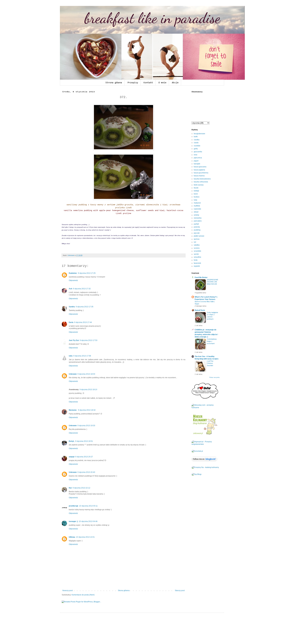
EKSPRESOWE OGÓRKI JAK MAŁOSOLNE (212, 282)
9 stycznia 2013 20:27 (84, 457)
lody (195, 200)
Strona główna (113, 83)
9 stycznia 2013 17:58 (82, 356)
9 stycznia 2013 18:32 (87, 410)
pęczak (197, 233)
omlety (196, 215)
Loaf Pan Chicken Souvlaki (210, 363)
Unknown (73, 374)
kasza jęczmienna (201, 173)
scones (197, 248)
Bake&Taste (200, 310)
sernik (196, 254)
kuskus (196, 197)
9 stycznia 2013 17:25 (87, 273)
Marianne (73, 410)
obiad (196, 212)
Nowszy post (67, 590)
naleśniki (197, 209)
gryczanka (198, 152)
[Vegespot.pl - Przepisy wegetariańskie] (206, 444)
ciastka (196, 140)
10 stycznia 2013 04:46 (88, 521)
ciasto (196, 143)
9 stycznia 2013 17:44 (83, 322)
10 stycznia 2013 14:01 (85, 537)
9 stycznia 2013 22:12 (81, 488)
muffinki (197, 206)
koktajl (196, 191)
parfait (196, 224)
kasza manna (199, 176)
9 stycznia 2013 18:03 (86, 374)
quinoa (196, 239)
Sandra (72, 307)
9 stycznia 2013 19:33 (86, 426)
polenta (197, 227)
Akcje (175, 83)
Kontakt (148, 83)
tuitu (70, 356)
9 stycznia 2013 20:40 (86, 472)
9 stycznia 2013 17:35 (84, 307)
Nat (70, 488)
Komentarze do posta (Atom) (83, 595)
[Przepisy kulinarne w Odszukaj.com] (206, 408)
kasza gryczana (200, 167)
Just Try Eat (74, 340)
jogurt (196, 161)
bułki (196, 137)
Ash (70, 289)
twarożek (197, 263)
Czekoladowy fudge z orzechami (212, 341)
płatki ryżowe (199, 236)
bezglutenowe (199, 134)
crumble (197, 146)
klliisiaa (72, 537)
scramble (197, 251)
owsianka (197, 218)
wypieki (197, 266)
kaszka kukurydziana (202, 179)
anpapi (71, 457)
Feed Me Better (201, 277)
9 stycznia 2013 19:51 (84, 441)
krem (196, 194)
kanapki (197, 164)
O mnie (162, 83)
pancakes (198, 221)
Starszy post (180, 590)
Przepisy (133, 83)
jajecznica (198, 158)
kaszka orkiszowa (201, 182)
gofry (196, 149)
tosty (195, 260)
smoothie (197, 257)
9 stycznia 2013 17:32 (82, 289)
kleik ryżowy (199, 185)
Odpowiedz (73, 280)
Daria (71, 322)
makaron (197, 203)
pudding (197, 230)
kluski (196, 188)
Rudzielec (73, 273)
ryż (195, 242)
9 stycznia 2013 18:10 (88, 390)
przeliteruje (73, 506)
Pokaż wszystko (214, 377)
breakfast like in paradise (152, 18)
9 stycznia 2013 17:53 (88, 340)
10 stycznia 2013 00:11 (88, 506)
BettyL (71, 441)
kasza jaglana (199, 170)
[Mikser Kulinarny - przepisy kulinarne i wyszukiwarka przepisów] (205, 435)
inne (195, 155)
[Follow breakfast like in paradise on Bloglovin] (204, 461)
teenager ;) (73, 521)
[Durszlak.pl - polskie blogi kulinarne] (197, 451)
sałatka (197, 245)
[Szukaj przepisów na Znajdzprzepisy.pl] (196, 474)
